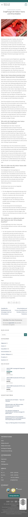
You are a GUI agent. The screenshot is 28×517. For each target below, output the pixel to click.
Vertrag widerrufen (14, 495)
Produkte (3, 357)
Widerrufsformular (5, 445)
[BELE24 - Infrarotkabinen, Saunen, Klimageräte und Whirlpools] (10, 5)
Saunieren (18, 9)
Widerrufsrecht (5, 443)
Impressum (4, 459)
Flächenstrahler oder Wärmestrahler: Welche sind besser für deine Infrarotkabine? (14, 406)
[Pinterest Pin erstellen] (16, 303)
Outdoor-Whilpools (6, 354)
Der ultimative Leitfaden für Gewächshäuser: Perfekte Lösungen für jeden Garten (15, 412)
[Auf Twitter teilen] (14, 303)
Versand (3, 461)
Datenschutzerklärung (6, 450)
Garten (3, 346)
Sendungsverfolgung (6, 448)
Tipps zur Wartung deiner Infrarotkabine (15, 422)
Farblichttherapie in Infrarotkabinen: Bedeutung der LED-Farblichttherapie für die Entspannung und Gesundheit (15, 418)
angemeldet (11, 322)
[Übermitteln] (25, 334)
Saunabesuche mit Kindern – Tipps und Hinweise (14, 400)
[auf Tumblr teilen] (19, 303)
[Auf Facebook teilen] (11, 303)
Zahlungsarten (4, 464)
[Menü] (2, 4)
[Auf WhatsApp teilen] (9, 303)
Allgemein (3, 343)
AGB (2, 440)
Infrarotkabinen (11, 9)
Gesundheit (4, 348)
